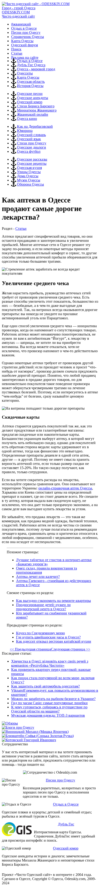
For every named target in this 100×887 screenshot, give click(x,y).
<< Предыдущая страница (30, 649)
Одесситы (25, 73)
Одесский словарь (31, 135)
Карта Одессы (28, 77)
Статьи (21, 228)
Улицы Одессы (29, 172)
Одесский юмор (29, 102)
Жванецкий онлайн (32, 114)
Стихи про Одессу (31, 143)
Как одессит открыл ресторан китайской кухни (53, 641)
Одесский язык (29, 139)
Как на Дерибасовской (35, 126)
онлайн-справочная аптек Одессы (65, 488)
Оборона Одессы (30, 184)
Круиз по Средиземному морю (40, 633)
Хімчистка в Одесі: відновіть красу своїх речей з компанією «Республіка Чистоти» (49, 663)
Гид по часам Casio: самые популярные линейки (49, 703)
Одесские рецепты (32, 163)
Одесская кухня (29, 168)
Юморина (25, 131)
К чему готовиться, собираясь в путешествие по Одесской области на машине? (49, 709)
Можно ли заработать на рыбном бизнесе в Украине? (53, 699)
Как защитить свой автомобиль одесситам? (45, 686)
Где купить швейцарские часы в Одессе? (48, 637)
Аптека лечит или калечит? (38, 577)
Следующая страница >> (70, 649)
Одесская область (31, 82)
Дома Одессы (27, 176)
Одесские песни (30, 94)
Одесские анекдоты (32, 98)
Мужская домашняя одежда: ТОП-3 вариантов (48, 715)
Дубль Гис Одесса (31, 65)
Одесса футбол (28, 151)
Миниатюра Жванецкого (37, 110)
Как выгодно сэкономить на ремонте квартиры (53, 601)
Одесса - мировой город (36, 69)
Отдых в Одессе (30, 61)
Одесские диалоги (31, 147)
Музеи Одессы (28, 180)
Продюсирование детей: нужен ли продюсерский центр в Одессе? (43, 607)
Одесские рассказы (32, 159)
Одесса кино (27, 119)
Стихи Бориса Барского (35, 106)
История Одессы (30, 86)
